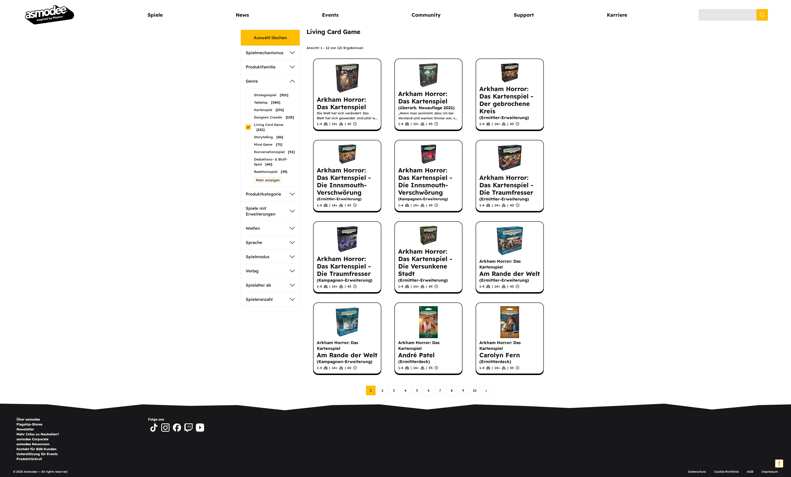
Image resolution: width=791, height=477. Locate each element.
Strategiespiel (271, 95)
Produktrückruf (29, 459)
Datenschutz (697, 471)
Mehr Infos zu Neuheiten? (37, 434)
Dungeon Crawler (274, 117)
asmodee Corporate (32, 439)
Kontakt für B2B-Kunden (36, 449)
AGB (750, 471)
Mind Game (268, 144)
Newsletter (25, 429)
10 (474, 390)
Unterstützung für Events (37, 454)
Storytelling (268, 137)
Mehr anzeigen (268, 180)
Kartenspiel (269, 110)
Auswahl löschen (270, 37)
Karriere (617, 15)
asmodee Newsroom (32, 444)
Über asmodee (28, 419)
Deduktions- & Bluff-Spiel (271, 161)
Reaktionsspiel (270, 172)
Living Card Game (268, 127)
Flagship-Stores (29, 424)
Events (330, 15)
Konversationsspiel (274, 152)
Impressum (770, 471)
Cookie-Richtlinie (726, 471)
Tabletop (267, 102)
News (242, 15)
